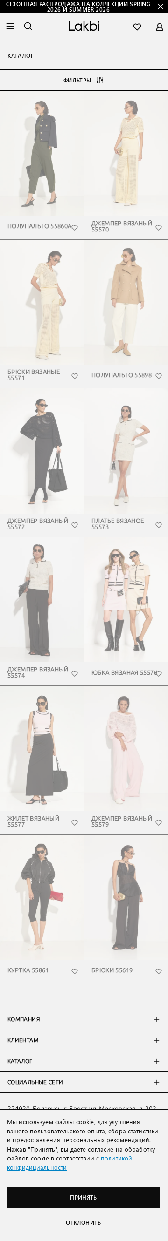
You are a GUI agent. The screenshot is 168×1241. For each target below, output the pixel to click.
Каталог (20, 1061)
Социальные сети (35, 1082)
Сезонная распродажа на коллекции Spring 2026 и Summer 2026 (78, 6)
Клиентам (22, 1040)
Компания (23, 1019)
